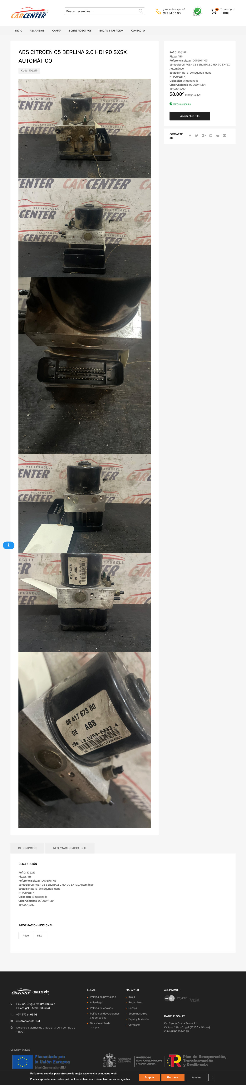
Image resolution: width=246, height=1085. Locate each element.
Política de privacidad (103, 997)
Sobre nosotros (80, 30)
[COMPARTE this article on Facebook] (189, 135)
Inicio (18, 30)
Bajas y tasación (111, 30)
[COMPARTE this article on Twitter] (196, 135)
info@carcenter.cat (28, 1021)
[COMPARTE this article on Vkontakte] (216, 135)
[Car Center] (27, 13)
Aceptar (149, 1077)
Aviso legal (96, 1002)
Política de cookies (101, 1008)
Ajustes (196, 1077)
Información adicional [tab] (69, 848)
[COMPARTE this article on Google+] (203, 135)
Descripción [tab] (27, 848)
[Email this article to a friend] (223, 135)
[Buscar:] (104, 11)
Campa (56, 30)
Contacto (138, 30)
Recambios (37, 30)
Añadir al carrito (189, 116)
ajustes (125, 1079)
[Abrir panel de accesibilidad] (8, 545)
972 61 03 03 (172, 13)
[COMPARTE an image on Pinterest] (210, 135)
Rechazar (173, 1077)
